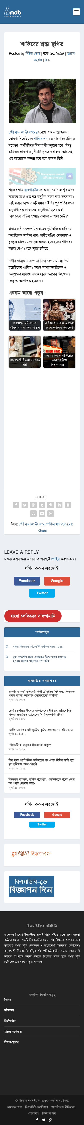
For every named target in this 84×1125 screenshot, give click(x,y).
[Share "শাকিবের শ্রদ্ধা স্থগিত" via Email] (42, 513)
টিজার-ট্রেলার (11, 1042)
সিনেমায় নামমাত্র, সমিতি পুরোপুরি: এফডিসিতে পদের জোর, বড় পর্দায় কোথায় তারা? (42, 781)
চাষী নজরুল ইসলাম (32, 524)
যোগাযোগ (33, 1113)
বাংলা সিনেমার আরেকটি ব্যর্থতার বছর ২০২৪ (38, 647)
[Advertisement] (42, 416)
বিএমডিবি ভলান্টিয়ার (36, 1107)
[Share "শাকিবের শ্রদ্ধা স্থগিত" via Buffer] (68, 505)
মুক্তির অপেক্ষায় (13, 1032)
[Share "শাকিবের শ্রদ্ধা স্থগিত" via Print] (50, 513)
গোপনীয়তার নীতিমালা (63, 1107)
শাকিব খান (41, 138)
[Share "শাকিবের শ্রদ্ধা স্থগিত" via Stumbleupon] (33, 513)
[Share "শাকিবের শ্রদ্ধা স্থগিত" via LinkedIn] (59, 505)
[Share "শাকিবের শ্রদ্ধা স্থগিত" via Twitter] (24, 505)
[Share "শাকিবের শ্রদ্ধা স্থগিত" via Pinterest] (50, 505)
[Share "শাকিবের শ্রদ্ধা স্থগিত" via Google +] (33, 505)
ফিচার (7, 1000)
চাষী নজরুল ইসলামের (23, 132)
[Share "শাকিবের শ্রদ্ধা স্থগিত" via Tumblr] (42, 505)
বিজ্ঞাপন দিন (49, 1113)
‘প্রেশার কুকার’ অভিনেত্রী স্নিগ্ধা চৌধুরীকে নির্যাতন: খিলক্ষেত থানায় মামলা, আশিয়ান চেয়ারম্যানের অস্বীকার (42, 694)
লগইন (55, 559)
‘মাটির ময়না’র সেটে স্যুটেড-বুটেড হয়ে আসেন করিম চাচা (41, 730)
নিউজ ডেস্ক (33, 53)
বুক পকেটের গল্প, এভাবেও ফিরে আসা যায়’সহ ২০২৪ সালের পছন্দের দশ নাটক (39, 659)
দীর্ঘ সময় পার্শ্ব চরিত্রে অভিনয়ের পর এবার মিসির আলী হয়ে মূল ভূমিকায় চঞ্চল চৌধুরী (41, 762)
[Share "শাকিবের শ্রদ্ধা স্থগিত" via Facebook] (16, 505)
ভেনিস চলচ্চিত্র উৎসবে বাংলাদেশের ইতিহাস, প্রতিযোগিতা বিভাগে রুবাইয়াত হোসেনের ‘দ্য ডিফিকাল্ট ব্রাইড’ (40, 713)
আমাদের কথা (14, 1107)
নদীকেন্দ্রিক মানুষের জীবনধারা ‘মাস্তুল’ (30, 745)
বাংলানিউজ (31, 190)
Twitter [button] (42, 593)
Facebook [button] (27, 580)
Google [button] (57, 580)
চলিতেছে (9, 1010)
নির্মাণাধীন (10, 1021)
